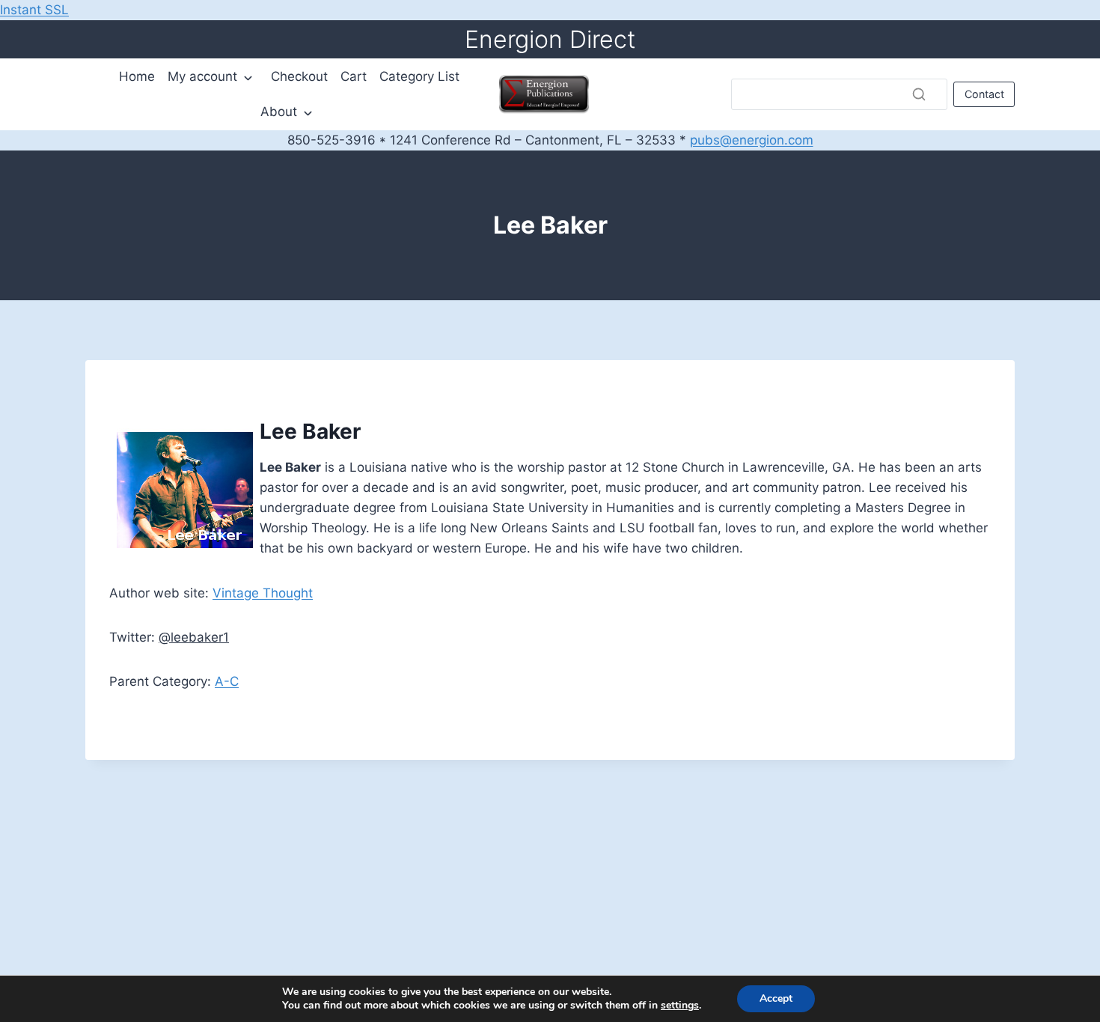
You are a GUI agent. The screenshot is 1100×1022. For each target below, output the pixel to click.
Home (137, 76)
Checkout (299, 76)
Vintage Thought (263, 592)
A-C (227, 681)
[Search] (919, 94)
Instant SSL (34, 9)
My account (202, 76)
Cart (353, 76)
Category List (419, 76)
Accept (776, 998)
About (278, 111)
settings (680, 1005)
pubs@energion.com (751, 140)
